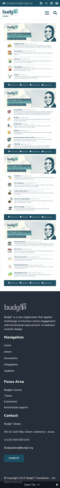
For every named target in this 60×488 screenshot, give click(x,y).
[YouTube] (56, 3)
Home (7, 345)
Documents (11, 358)
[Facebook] (41, 3)
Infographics (11, 364)
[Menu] (47, 13)
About (8, 352)
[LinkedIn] (51, 3)
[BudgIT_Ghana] (10, 13)
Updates (9, 371)
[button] (55, 13)
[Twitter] (46, 3)
